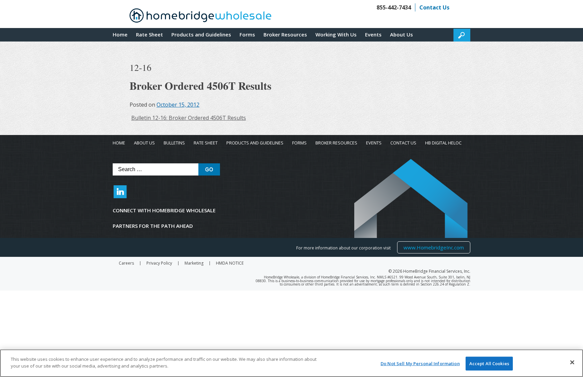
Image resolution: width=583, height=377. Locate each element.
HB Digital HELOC (443, 143)
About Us (401, 34)
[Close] (572, 362)
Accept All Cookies (489, 363)
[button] (461, 35)
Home (120, 34)
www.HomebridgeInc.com (433, 247)
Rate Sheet (149, 34)
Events (373, 34)
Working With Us (336, 34)
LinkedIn (120, 195)
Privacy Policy (159, 263)
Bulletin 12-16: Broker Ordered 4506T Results (188, 118)
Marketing (194, 263)
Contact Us (434, 7)
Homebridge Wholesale (200, 17)
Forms (247, 34)
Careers (126, 263)
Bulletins (174, 143)
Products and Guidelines (201, 34)
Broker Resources (285, 34)
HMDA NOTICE (230, 263)
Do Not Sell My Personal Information (420, 363)
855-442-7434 (394, 7)
